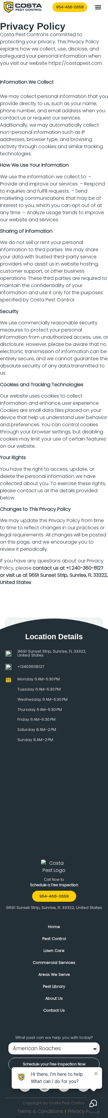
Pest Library (54, 986)
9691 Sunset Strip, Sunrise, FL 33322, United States (51, 653)
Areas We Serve (54, 974)
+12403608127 (30, 666)
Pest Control (54, 938)
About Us (54, 998)
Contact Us (54, 1010)
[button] (98, 7)
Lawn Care (54, 950)
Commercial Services (54, 962)
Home (54, 927)
